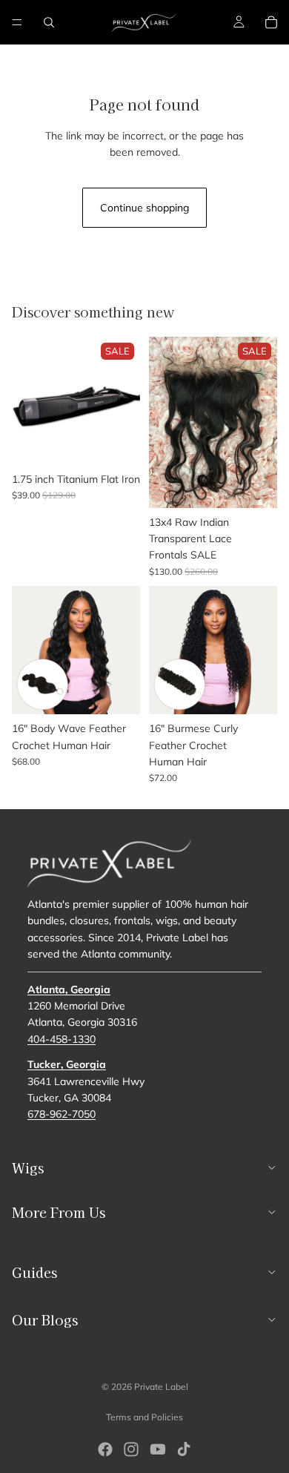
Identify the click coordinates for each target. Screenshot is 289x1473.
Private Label (161, 1386)
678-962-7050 (61, 1114)
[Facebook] (105, 1449)
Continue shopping (144, 207)
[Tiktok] (184, 1449)
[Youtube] (158, 1449)
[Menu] (17, 22)
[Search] (49, 22)
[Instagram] (131, 1449)
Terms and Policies (144, 1417)
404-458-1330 (61, 1038)
